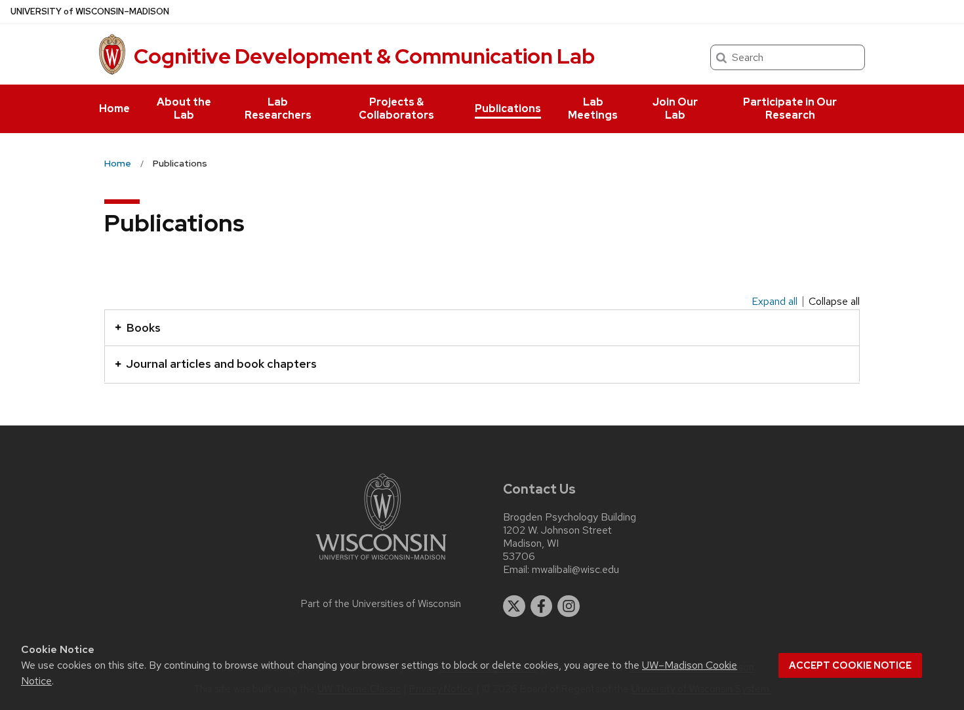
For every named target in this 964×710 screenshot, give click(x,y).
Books (143, 327)
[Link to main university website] (381, 562)
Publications (508, 108)
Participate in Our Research (790, 108)
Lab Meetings (593, 108)
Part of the (381, 603)
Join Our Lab (675, 108)
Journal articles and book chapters (221, 363)
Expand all (774, 301)
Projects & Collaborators (396, 108)
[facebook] (542, 606)
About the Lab (184, 108)
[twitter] (514, 606)
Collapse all (834, 301)
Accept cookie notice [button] (850, 665)
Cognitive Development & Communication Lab (364, 56)
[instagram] (568, 606)
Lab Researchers (278, 108)
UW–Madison (89, 11)
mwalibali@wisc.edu (575, 569)
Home (114, 108)
